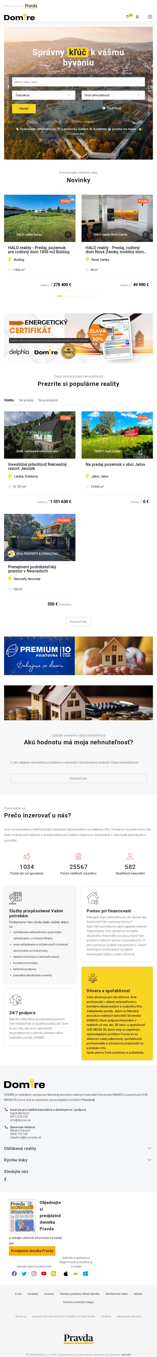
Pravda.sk (127, 1034)
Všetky (9, 400)
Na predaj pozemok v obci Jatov (115, 464)
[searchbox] (79, 81)
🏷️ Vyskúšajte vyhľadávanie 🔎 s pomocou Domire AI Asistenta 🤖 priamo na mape (75, 129)
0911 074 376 (19, 1116)
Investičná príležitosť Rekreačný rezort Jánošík (37, 466)
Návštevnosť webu (117, 1293)
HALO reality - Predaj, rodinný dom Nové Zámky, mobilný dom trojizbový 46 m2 (115, 250)
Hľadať (23, 108)
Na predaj (26, 400)
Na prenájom (48, 400)
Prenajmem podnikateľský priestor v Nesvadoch (32, 569)
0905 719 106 (19, 1134)
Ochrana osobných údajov (78, 1302)
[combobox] (78, 81)
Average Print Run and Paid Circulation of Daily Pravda (63, 1316)
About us (20, 1316)
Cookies (106, 1316)
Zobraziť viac (78, 622)
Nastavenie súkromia (129, 1316)
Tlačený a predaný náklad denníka (80, 1293)
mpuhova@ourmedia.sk (25, 1137)
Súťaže (138, 1293)
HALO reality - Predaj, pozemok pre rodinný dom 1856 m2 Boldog (39, 250)
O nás (18, 1293)
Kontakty (33, 1293)
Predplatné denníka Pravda (32, 1251)
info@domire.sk (20, 1120)
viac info (126, 1354)
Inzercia (49, 1293)
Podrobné (113, 108)
